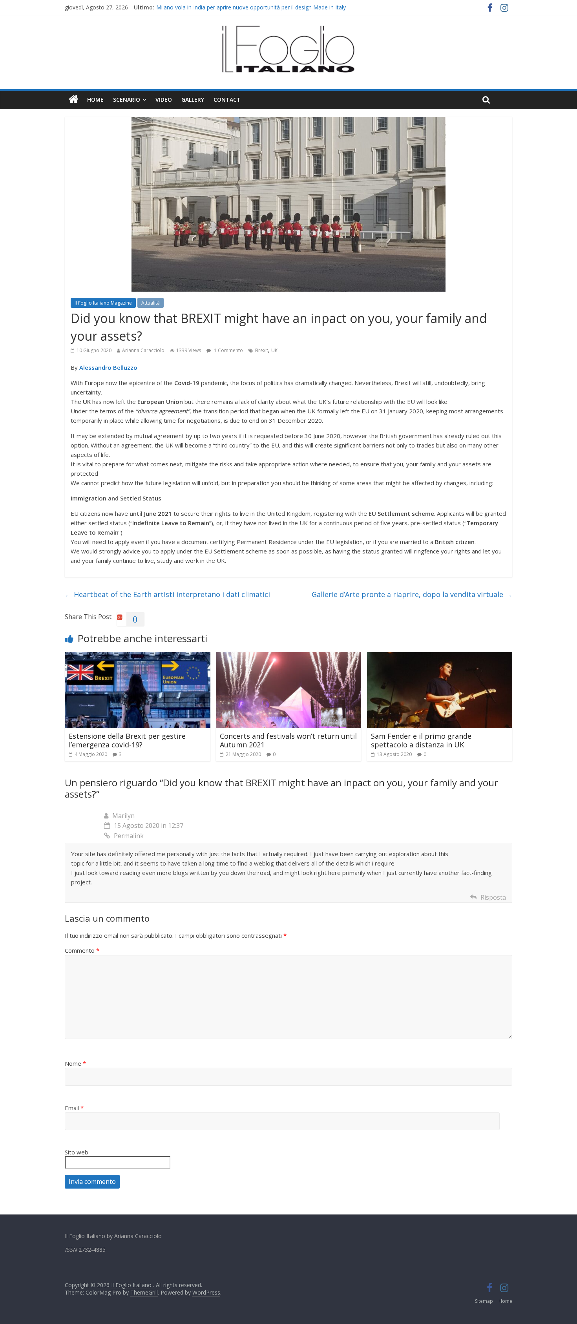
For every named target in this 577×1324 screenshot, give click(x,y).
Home (95, 99)
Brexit (261, 350)
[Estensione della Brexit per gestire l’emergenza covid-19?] (137, 656)
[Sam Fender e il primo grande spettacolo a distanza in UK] (440, 656)
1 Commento (228, 350)
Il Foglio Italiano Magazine (103, 302)
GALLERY (192, 99)
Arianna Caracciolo (143, 350)
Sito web (76, 1152)
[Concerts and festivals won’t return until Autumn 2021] (289, 656)
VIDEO (163, 99)
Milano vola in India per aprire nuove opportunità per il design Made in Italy (251, 7)
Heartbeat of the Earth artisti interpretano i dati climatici (167, 594)
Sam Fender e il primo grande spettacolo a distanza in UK (421, 740)
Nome (75, 1063)
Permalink (129, 835)
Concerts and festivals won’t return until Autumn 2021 (288, 740)
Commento (82, 950)
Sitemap (484, 1301)
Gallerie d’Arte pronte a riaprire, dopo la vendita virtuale (412, 594)
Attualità (150, 302)
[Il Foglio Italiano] (73, 100)
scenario (126, 99)
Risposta (493, 897)
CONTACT (227, 99)
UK (274, 350)
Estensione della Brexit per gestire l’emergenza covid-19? (127, 740)
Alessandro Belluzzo (108, 367)
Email (74, 1108)
